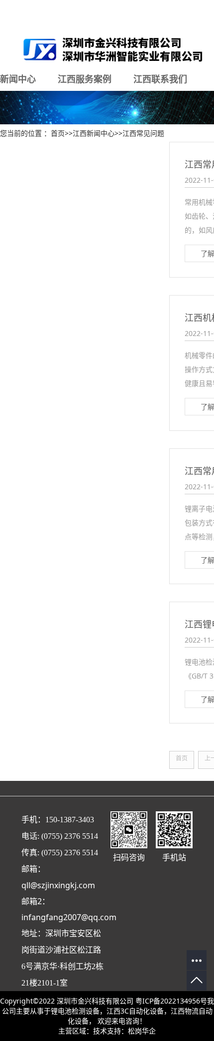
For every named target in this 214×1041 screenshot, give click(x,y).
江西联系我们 (160, 79)
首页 (58, 133)
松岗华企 (142, 1031)
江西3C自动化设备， (139, 1011)
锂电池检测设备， (79, 1011)
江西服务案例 (84, 79)
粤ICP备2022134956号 (171, 1001)
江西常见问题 (143, 133)
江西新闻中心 (93, 133)
